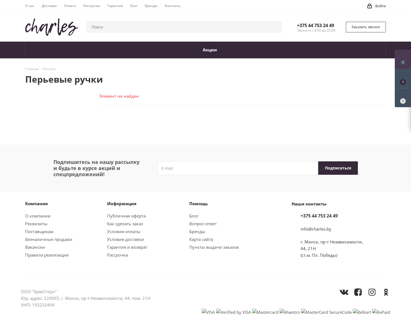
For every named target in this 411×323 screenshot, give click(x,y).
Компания (36, 203)
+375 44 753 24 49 (315, 25)
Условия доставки (125, 239)
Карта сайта (201, 239)
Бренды (197, 231)
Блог (194, 216)
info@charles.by (316, 229)
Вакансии (35, 247)
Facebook (357, 292)
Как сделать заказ (125, 223)
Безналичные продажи (48, 239)
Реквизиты (36, 223)
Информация (121, 203)
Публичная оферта (126, 216)
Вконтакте (343, 292)
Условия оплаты (123, 231)
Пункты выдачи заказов (214, 247)
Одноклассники (385, 292)
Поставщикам (39, 231)
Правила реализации (47, 255)
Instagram (371, 292)
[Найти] (275, 27)
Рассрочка (117, 255)
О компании (38, 216)
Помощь (198, 203)
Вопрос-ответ (203, 223)
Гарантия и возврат (127, 247)
